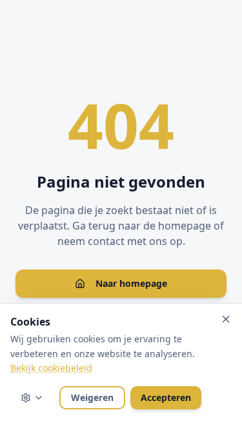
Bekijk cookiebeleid (51, 368)
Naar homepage (131, 283)
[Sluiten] (225, 319)
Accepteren (166, 397)
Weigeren (92, 397)
